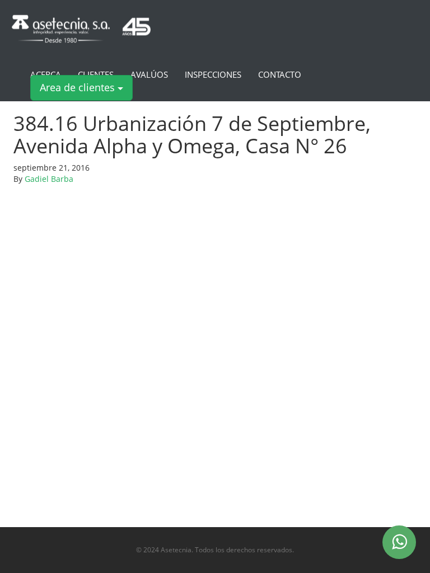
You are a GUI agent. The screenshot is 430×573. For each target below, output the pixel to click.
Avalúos (149, 75)
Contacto (279, 75)
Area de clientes (79, 87)
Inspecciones (213, 75)
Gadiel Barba (49, 178)
